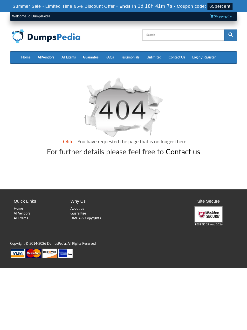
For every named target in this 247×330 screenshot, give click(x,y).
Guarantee (90, 57)
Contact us (183, 152)
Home (25, 57)
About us (77, 208)
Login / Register (204, 57)
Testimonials (130, 57)
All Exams (69, 57)
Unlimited (154, 57)
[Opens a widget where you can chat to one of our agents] (214, 302)
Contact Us (177, 57)
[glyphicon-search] (230, 35)
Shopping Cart (223, 16)
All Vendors (46, 57)
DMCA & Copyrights (85, 218)
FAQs (110, 57)
